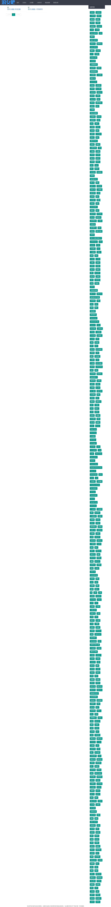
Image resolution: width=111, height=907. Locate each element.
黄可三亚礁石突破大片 (96, 238)
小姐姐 (92, 151)
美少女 (92, 794)
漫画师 (97, 269)
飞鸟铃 (92, 891)
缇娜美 (92, 790)
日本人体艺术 (94, 47)
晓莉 (92, 370)
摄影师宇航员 (94, 141)
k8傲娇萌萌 (93, 148)
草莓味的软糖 (94, 290)
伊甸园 (92, 85)
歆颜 (92, 724)
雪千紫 (92, 422)
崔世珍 (92, 620)
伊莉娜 (92, 519)
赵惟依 (92, 415)
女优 (92, 582)
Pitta (98, 325)
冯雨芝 (97, 533)
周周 (92, 547)
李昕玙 (97, 672)
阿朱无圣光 (93, 860)
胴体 (96, 797)
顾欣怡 (97, 161)
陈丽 (92, 307)
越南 (92, 835)
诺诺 (98, 825)
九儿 (98, 248)
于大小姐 (93, 335)
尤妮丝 (97, 262)
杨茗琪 (97, 683)
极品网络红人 (94, 377)
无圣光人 (98, 655)
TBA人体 (93, 99)
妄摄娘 (92, 585)
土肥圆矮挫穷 (94, 64)
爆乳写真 (99, 738)
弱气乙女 (98, 630)
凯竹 (92, 346)
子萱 (100, 592)
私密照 (96, 766)
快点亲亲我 (93, 641)
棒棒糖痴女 (93, 717)
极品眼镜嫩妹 (94, 696)
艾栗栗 (96, 405)
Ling (100, 450)
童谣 (92, 773)
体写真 (97, 519)
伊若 (97, 339)
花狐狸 (96, 283)
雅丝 (92, 867)
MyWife (92, 245)
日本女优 (93, 662)
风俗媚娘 (93, 75)
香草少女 (93, 186)
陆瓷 (99, 227)
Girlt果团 (93, 436)
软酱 (92, 839)
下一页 (18, 14)
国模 (92, 255)
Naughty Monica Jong (96, 467)
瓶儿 (92, 752)
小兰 (96, 603)
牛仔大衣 (93, 742)
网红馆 (97, 790)
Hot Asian (93, 439)
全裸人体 (93, 530)
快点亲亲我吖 (94, 207)
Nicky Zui (93, 471)
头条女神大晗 (94, 575)
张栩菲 (92, 627)
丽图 (98, 120)
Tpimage (93, 492)
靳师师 (99, 881)
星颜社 (92, 210)
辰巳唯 (96, 839)
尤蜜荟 (97, 22)
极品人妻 (99, 686)
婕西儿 (96, 589)
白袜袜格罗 (93, 756)
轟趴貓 (96, 835)
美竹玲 (97, 794)
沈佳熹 (92, 130)
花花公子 (93, 43)
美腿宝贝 (98, 401)
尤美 (98, 613)
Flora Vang (93, 432)
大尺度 (97, 29)
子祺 (95, 592)
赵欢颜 (97, 832)
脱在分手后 (93, 801)
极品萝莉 (93, 68)
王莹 (97, 745)
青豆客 (92, 102)
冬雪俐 (92, 533)
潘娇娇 (97, 144)
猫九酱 (92, 276)
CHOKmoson (94, 241)
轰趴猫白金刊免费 (95, 297)
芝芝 (92, 408)
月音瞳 (97, 151)
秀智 (98, 394)
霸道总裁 (99, 877)
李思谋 (92, 154)
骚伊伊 (92, 895)
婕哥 (92, 356)
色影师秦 (97, 280)
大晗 (97, 353)
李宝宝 (92, 672)
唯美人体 (98, 551)
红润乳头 (93, 783)
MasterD (93, 325)
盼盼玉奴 (99, 759)
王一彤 (99, 742)
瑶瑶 (98, 749)
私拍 (97, 398)
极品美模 (99, 700)
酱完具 (92, 846)
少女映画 (99, 75)
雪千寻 (92, 182)
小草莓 (97, 606)
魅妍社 (92, 50)
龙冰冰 (92, 901)
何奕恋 (97, 523)
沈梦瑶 (99, 380)
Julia (98, 446)
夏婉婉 (99, 564)
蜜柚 (92, 818)
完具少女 (99, 92)
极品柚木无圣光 (94, 693)
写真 (100, 148)
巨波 (92, 624)
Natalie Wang (94, 464)
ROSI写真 (93, 328)
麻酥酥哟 (93, 120)
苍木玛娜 (93, 808)
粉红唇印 (93, 776)
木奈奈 (97, 669)
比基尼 (96, 724)
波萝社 (92, 384)
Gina (100, 241)
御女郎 (96, 168)
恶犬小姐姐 (99, 363)
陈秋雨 (92, 231)
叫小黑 (99, 544)
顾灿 (92, 888)
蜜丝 (98, 99)
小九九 (99, 599)
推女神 (92, 366)
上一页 (9, 14)
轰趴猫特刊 (93, 227)
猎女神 (92, 158)
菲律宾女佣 (93, 811)
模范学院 (93, 380)
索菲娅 (97, 780)
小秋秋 (92, 606)
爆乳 (92, 273)
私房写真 (93, 769)
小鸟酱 (92, 363)
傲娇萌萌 (93, 193)
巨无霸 (97, 620)
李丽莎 (92, 144)
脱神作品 (99, 43)
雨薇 (96, 867)
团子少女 (97, 561)
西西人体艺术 (94, 822)
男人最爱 (97, 752)
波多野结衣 (93, 220)
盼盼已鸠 (93, 759)
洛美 (92, 735)
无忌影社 (93, 116)
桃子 (97, 707)
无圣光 (24, 2)
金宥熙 (92, 853)
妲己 (92, 168)
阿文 (92, 304)
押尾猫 (99, 648)
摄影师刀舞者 (94, 651)
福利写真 (99, 391)
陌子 (97, 863)
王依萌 (92, 387)
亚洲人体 (93, 189)
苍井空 (92, 287)
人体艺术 (39, 2)
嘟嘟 (92, 561)
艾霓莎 (97, 804)
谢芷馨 (92, 829)
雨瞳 (98, 419)
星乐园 (92, 665)
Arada (92, 425)
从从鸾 (92, 339)
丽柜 (92, 512)
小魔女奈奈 (93, 610)
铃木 (97, 853)
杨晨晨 (92, 679)
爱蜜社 (97, 384)
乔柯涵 (92, 332)
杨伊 (96, 676)
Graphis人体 (93, 57)
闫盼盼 (97, 95)
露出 (96, 307)
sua (96, 478)
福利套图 (98, 763)
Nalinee (92, 460)
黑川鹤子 (98, 898)
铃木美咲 (93, 419)
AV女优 (98, 50)
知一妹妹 (93, 391)
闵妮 (98, 300)
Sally (92, 478)
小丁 (92, 54)
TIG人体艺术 (94, 488)
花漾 (92, 283)
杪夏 (97, 210)
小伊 (92, 603)
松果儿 (97, 127)
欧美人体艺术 (94, 40)
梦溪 (96, 714)
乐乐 (92, 123)
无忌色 (92, 658)
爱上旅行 (97, 273)
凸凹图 (31, 2)
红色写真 (99, 783)
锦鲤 (92, 856)
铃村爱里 (93, 300)
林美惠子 (93, 703)
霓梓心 (92, 874)
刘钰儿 (92, 137)
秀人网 (99, 116)
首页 (18, 2)
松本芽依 (93, 373)
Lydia (92, 453)
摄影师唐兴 (99, 102)
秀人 (92, 766)
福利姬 (99, 68)
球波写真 (93, 749)
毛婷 (92, 728)
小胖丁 (96, 123)
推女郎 (92, 22)
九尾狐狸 (98, 332)
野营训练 (98, 849)
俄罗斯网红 (93, 526)
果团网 (92, 106)
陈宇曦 (100, 860)
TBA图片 (93, 481)
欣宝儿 (100, 717)
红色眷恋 (93, 787)
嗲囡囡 (99, 558)
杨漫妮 (97, 266)
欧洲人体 (97, 721)
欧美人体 (93, 78)
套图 (97, 578)
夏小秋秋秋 (99, 349)
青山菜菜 (93, 881)
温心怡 (92, 269)
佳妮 (92, 342)
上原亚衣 (100, 328)
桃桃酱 (92, 175)
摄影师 (92, 36)
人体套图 (93, 252)
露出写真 (98, 874)
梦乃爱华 (99, 214)
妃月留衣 (93, 200)
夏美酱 (92, 353)
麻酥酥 (97, 422)
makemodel (93, 82)
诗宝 (92, 412)
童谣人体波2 (98, 773)
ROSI (100, 474)
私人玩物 (98, 88)
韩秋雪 (92, 234)
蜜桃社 (97, 19)
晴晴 (97, 665)
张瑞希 (97, 627)
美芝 (92, 405)
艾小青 (92, 804)
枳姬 (98, 703)
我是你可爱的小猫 (95, 644)
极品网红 (99, 373)
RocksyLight (94, 474)
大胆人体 (93, 571)
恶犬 (99, 641)
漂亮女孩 (93, 738)
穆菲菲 (99, 769)
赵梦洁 (97, 158)
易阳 (98, 662)
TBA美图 (99, 481)
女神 (96, 582)
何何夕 (92, 523)
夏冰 (97, 196)
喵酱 (98, 554)
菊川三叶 (93, 293)
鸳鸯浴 (97, 895)
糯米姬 (92, 401)
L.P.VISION (93, 450)
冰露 (92, 537)
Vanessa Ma (94, 495)
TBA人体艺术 (94, 33)
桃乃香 (92, 707)
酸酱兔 (97, 846)
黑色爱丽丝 (93, 314)
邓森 (92, 842)
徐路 (92, 634)
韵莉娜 (97, 884)
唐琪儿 (92, 551)
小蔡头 (92, 262)
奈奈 (96, 255)
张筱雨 (92, 266)
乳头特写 (97, 512)
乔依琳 (96, 54)
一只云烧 (93, 509)
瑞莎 (92, 280)
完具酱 (92, 596)
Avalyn (97, 425)
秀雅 (97, 130)
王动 (100, 33)
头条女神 (93, 61)
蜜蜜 (96, 818)
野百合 (92, 849)
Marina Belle (94, 457)
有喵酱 (92, 127)
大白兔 (96, 568)
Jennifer (93, 446)
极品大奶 (93, 690)
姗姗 (97, 585)
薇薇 (98, 815)
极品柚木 (93, 26)
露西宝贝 (93, 877)
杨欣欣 (92, 683)
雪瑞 (92, 870)
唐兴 (96, 547)
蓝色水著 (93, 815)
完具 (97, 203)
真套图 (92, 763)
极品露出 (99, 172)
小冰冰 (92, 259)
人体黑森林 (93, 516)
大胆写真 (93, 92)
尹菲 (96, 617)
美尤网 (92, 95)
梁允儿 (99, 710)
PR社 (98, 245)
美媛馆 (92, 134)
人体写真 (93, 16)
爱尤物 (97, 154)
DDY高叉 (98, 134)
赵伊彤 (92, 832)
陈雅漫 (92, 863)
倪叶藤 (100, 526)
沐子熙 (92, 731)
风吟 (96, 888)
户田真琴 (93, 648)
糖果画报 (99, 776)
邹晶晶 (97, 415)
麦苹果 (92, 898)
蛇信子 (96, 408)
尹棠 (92, 617)
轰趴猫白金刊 (94, 179)
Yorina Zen (93, 505)
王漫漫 (92, 745)
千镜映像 (93, 544)
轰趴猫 (92, 19)
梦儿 (92, 714)
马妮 (97, 891)
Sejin (96, 165)
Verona (92, 498)
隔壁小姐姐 (99, 231)
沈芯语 (96, 728)
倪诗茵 (96, 342)
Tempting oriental (95, 485)
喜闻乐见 (93, 554)
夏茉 (92, 568)
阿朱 (96, 304)
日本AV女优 (99, 366)
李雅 (92, 676)
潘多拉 (99, 16)
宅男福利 (97, 356)
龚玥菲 (97, 901)
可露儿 (99, 252)
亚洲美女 (99, 335)
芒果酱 (92, 109)
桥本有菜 (93, 710)
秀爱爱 (92, 398)
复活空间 (93, 564)
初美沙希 (97, 537)
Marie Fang (98, 453)
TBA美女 (93, 248)
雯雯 (96, 870)
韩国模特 (93, 311)
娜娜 (92, 589)
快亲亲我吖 (93, 637)
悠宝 (97, 137)
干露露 (96, 624)
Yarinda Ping (94, 502)
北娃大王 (99, 540)
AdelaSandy (94, 318)
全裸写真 (99, 530)
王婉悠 (97, 276)
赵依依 (96, 412)
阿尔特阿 (97, 856)
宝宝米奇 (98, 596)
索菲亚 (92, 780)
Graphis (99, 26)
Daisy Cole (93, 429)
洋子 (97, 731)
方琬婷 (92, 655)
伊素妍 (100, 516)
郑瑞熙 (96, 842)
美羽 (92, 797)
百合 (99, 756)
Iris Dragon (93, 443)
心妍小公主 (98, 634)
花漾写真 (93, 224)
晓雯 (96, 370)
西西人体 (99, 293)
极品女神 (93, 214)
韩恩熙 (92, 884)
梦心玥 (92, 217)
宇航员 (92, 203)
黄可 (92, 165)
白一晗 (97, 387)
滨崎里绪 (97, 735)
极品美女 (93, 700)
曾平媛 (92, 669)
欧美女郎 (55, 2)
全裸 (98, 193)
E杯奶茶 (99, 186)
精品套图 (47, 2)
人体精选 (99, 189)
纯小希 (99, 787)
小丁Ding (93, 599)
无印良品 (93, 172)
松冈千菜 (93, 686)
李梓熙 (92, 88)
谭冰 (97, 829)
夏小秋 (92, 349)
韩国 (97, 182)
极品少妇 (99, 690)
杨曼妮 (97, 679)
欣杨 (92, 721)
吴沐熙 (92, 196)
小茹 (97, 359)
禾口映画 (93, 394)
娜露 (98, 200)
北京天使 (93, 540)
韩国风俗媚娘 (94, 113)
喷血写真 (93, 558)
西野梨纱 (93, 825)
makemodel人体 (94, 321)
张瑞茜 (92, 630)
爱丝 (97, 106)
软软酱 (92, 161)
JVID (92, 29)
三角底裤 (99, 509)
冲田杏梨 (98, 85)
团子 (96, 346)
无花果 (97, 658)
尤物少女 (93, 613)
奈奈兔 (92, 578)
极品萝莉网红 (94, 71)
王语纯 (100, 220)
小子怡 (97, 259)
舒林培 (100, 801)
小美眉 (92, 359)
